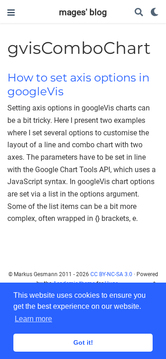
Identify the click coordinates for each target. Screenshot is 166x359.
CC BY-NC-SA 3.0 (111, 274)
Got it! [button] (83, 342)
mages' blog (83, 12)
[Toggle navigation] (11, 12)
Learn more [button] (33, 319)
